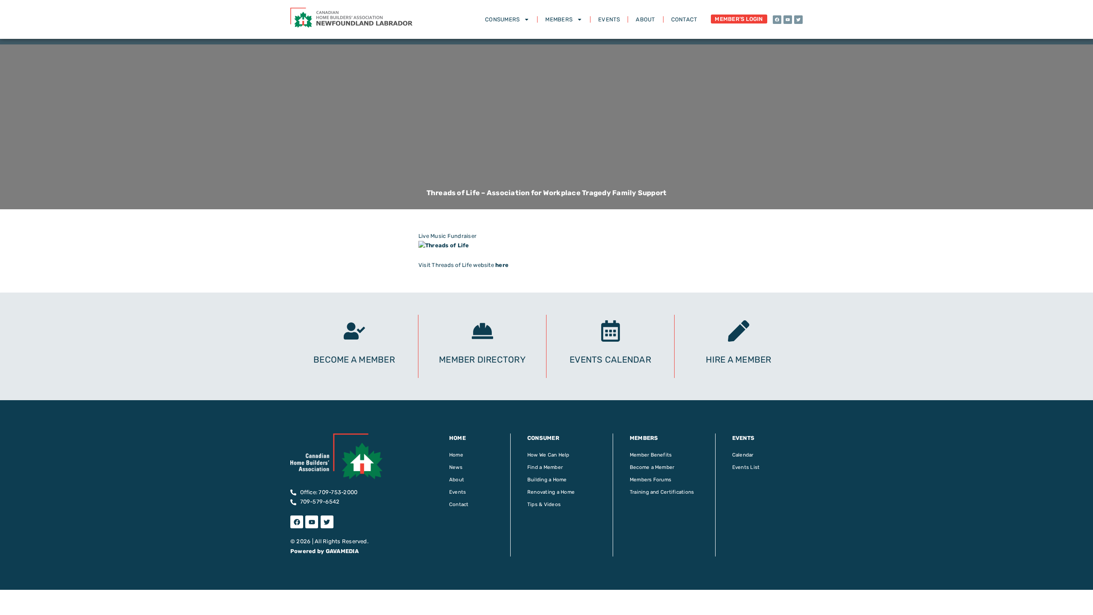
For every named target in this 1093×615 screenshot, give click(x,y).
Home (456, 455)
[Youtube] (787, 19)
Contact (684, 19)
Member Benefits (651, 455)
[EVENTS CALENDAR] (610, 331)
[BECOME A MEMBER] (354, 331)
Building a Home (547, 480)
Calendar (743, 455)
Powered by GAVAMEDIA (324, 551)
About (645, 19)
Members (559, 19)
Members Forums (650, 480)
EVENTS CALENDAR (610, 359)
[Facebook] (777, 19)
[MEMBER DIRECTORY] (482, 331)
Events (609, 19)
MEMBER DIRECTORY (482, 359)
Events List (746, 467)
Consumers (502, 19)
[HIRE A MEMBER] (738, 331)
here (502, 265)
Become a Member (652, 467)
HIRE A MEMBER (738, 359)
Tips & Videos (544, 504)
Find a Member (545, 467)
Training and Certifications (662, 492)
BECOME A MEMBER (354, 359)
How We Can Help (548, 455)
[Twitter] (798, 19)
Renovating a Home (551, 492)
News (455, 467)
